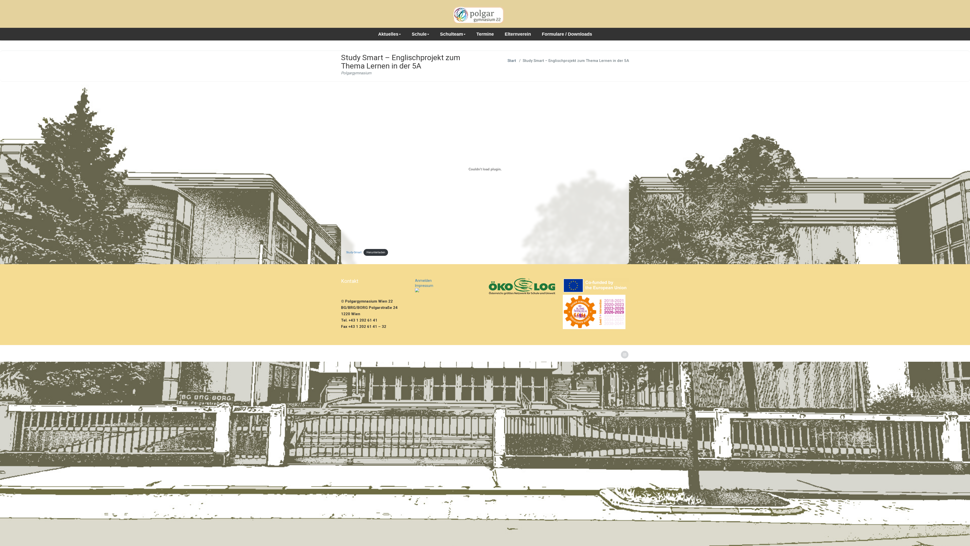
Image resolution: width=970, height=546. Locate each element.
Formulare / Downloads (567, 34)
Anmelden (423, 281)
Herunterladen (376, 252)
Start (511, 60)
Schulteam (451, 34)
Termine (485, 34)
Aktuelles (388, 34)
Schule (419, 34)
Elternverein (518, 34)
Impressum (424, 286)
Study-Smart (353, 252)
